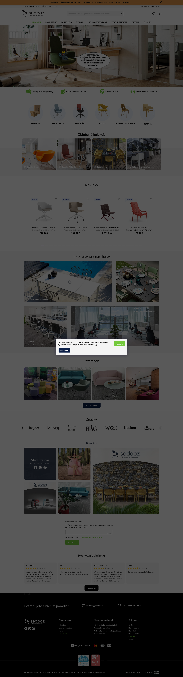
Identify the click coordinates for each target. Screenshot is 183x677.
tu (96, 345)
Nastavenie (64, 350)
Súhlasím (119, 343)
